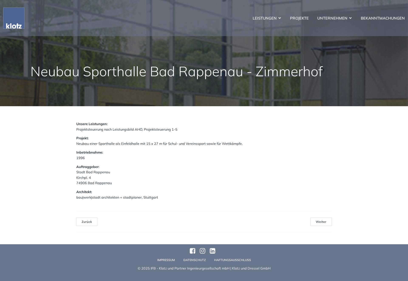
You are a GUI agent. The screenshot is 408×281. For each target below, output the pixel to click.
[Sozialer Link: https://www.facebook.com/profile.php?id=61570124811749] (194, 251)
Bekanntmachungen (383, 18)
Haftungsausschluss (232, 260)
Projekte (299, 18)
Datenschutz (194, 260)
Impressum (166, 260)
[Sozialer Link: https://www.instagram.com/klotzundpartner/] (204, 251)
